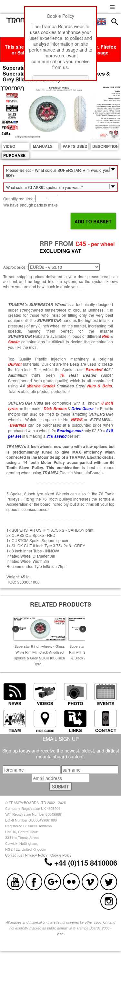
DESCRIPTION (105, 146)
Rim (105, 336)
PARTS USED (75, 146)
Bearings (18, 425)
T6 (62, 375)
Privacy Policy (36, 855)
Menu (112, 6)
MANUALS (43, 146)
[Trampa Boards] (21, 21)
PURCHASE (14, 155)
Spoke (14, 342)
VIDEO (9, 146)
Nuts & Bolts (99, 386)
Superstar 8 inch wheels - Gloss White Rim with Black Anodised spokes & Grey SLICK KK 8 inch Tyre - (39, 655)
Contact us (13, 855)
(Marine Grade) (41, 386)
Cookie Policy (61, 855)
